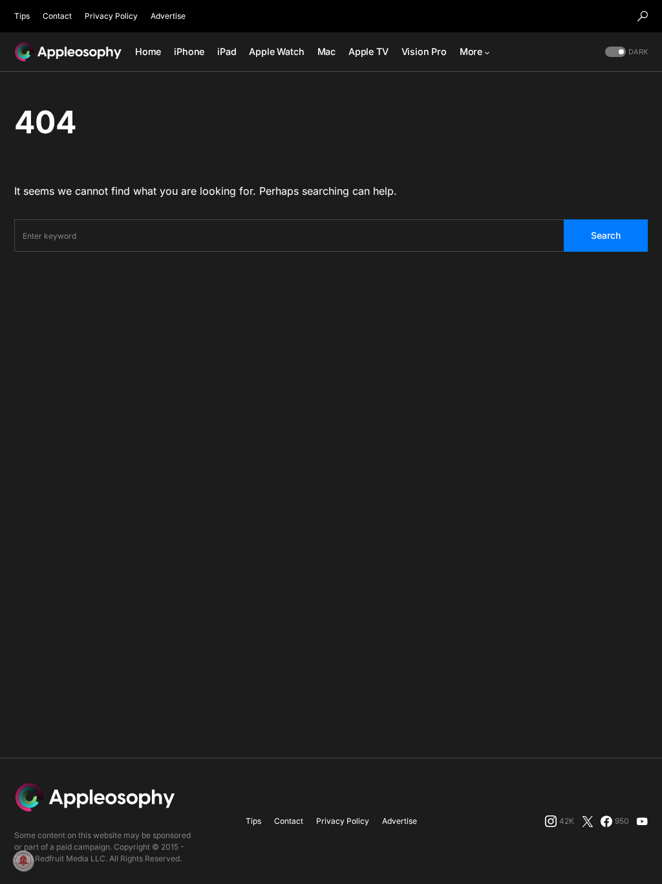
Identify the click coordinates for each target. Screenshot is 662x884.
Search (606, 235)
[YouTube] (642, 821)
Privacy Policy (111, 16)
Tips (22, 16)
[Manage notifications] (23, 860)
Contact (57, 16)
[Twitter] (587, 821)
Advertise (168, 16)
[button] (642, 16)
